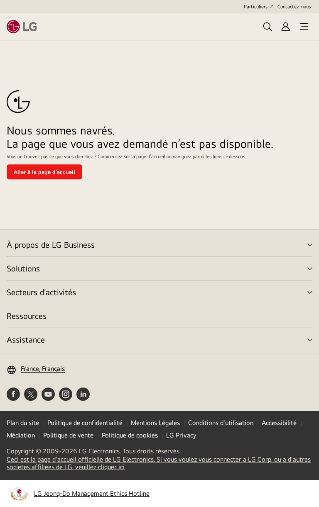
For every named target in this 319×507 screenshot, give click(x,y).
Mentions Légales (155, 423)
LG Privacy (181, 435)
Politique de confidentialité (85, 423)
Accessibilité (279, 423)
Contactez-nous (294, 7)
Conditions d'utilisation (220, 423)
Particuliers (255, 7)
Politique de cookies (130, 435)
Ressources (27, 316)
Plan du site (23, 423)
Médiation (21, 435)
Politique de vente (68, 435)
